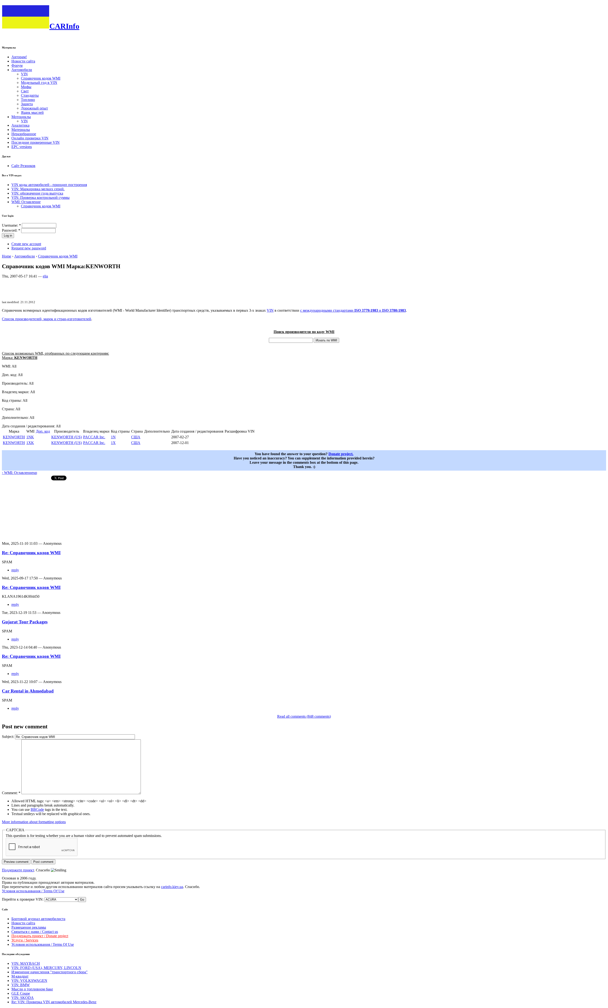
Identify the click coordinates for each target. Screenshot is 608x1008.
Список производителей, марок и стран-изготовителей (46, 319)
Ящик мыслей (32, 112)
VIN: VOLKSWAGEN (29, 981)
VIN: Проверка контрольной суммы (40, 198)
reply (15, 570)
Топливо (28, 100)
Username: (11, 225)
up (35, 473)
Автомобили (21, 70)
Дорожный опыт (34, 108)
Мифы (26, 87)
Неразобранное (23, 134)
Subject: (8, 737)
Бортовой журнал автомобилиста (38, 919)
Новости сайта (23, 61)
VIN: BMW (20, 985)
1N (113, 437)
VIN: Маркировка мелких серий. (38, 189)
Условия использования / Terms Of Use (33, 891)
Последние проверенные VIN (35, 142)
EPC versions (21, 147)
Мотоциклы (21, 117)
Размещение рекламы (28, 927)
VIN (24, 74)
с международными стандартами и (353, 310)
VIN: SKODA (22, 998)
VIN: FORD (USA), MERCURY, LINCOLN (46, 968)
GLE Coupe (20, 993)
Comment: (11, 793)
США (135, 437)
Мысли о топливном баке (32, 989)
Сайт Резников (23, 166)
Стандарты (30, 95)
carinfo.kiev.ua (172, 887)
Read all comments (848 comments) (304, 716)
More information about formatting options (34, 822)
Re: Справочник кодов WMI (31, 552)
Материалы (20, 130)
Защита (27, 104)
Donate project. (340, 454)
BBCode (37, 809)
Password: (11, 230)
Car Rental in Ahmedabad (28, 690)
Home (6, 256)
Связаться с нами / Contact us (34, 932)
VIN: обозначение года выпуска (37, 193)
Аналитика (20, 125)
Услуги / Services (24, 940)
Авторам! (19, 57)
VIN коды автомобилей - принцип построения (49, 185)
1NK (30, 437)
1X (113, 443)
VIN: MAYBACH (25, 963)
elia (45, 276)
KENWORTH (14, 437)
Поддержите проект (18, 870)
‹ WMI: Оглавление (17, 473)
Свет (25, 91)
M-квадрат (19, 976)
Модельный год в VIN (39, 83)
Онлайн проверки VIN (29, 138)
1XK (30, 443)
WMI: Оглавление (26, 202)
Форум (17, 65)
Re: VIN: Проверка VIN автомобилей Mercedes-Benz (53, 1002)
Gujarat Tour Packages (25, 621)
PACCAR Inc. (94, 437)
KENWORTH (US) (66, 437)
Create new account (26, 244)
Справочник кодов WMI (40, 78)
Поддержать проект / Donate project (39, 936)
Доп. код (43, 431)
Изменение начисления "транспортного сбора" (49, 972)
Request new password (28, 248)
